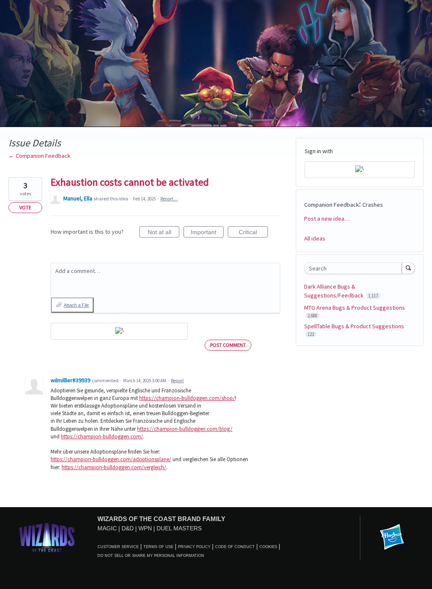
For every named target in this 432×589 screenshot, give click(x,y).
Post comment (228, 345)
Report (177, 381)
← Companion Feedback (39, 155)
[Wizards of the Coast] (46, 537)
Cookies (268, 547)
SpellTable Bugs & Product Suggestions (354, 326)
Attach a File (76, 305)
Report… (169, 199)
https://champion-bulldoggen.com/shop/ (187, 398)
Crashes (372, 204)
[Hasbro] (392, 537)
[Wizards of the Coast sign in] (119, 331)
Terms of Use (158, 547)
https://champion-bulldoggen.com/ (102, 436)
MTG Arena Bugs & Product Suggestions (354, 307)
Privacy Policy (194, 547)
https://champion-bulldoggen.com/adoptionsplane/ (111, 459)
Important (207, 233)
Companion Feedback (331, 204)
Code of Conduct (235, 547)
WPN (145, 528)
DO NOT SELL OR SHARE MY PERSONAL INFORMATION (150, 556)
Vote (25, 207)
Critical (253, 233)
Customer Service (118, 547)
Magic (107, 528)
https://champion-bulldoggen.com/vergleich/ (114, 467)
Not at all (163, 233)
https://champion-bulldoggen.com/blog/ (184, 428)
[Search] (408, 267)
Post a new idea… (327, 218)
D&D (128, 528)
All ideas (314, 238)
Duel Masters (179, 528)
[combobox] (355, 268)
